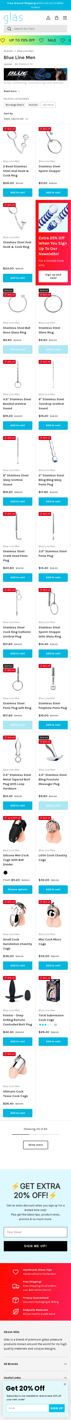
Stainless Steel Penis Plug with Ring (17, 705)
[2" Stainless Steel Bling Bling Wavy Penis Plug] (53, 450)
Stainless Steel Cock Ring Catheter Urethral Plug (17, 632)
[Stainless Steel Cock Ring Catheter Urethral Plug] (17, 602)
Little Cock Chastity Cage (53, 858)
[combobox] (35, 29)
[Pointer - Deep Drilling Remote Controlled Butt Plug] (17, 990)
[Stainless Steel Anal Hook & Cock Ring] (17, 217)
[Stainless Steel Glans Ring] (53, 303)
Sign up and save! (53, 276)
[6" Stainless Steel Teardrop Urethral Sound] (53, 374)
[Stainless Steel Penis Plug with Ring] (17, 678)
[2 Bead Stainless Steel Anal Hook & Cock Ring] (17, 141)
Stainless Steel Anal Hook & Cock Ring (17, 244)
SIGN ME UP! (35, 1246)
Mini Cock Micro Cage (50, 942)
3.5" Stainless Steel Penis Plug (53, 553)
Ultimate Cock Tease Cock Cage (15, 1094)
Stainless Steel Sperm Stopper (50, 169)
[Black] (5, 873)
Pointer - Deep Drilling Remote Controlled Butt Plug (17, 1020)
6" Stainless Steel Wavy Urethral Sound (15, 480)
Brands (8, 51)
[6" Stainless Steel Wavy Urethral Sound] (17, 450)
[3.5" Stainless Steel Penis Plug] (53, 526)
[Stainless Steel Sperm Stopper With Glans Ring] (53, 602)
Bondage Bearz (15, 104)
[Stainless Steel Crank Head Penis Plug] (17, 526)
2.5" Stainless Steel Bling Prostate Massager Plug (53, 779)
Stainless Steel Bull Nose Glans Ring (16, 330)
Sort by (8, 113)
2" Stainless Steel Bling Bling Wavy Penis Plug (51, 480)
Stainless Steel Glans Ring (49, 330)
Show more (35, 1144)
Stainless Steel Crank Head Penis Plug (15, 555)
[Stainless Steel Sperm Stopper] (53, 141)
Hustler (33, 104)
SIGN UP (57, 1408)
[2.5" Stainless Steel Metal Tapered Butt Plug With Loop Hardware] (17, 750)
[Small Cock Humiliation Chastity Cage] (17, 914)
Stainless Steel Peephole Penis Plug (53, 705)
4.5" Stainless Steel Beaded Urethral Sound (17, 403)
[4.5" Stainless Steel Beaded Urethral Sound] (17, 374)
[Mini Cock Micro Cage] (53, 914)
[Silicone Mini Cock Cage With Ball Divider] (17, 830)
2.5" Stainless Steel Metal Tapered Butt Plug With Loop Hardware (17, 781)
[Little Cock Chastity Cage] (53, 830)
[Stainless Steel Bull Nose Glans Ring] (17, 303)
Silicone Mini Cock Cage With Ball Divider (16, 860)
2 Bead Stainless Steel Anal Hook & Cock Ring (16, 171)
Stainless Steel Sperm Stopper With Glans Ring (50, 632)
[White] (11, 873)
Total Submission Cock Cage (51, 1018)
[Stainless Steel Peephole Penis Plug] (53, 678)
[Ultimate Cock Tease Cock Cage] (17, 1066)
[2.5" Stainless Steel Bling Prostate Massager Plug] (53, 750)
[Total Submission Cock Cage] (53, 990)
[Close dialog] (65, 1384)
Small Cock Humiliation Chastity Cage (17, 944)
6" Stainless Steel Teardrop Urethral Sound (51, 403)
